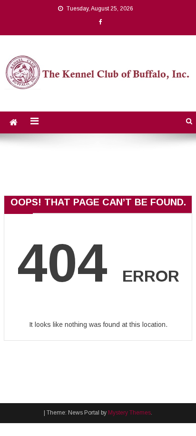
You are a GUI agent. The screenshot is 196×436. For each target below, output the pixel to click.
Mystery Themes (129, 412)
